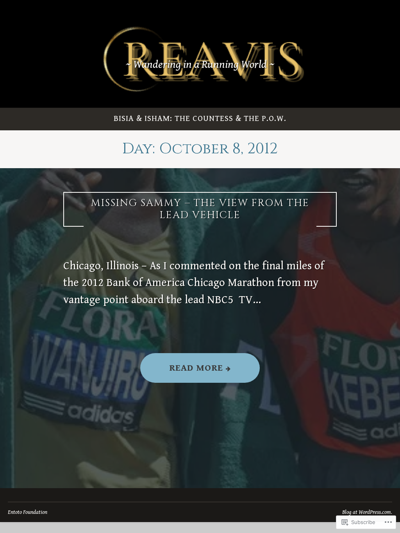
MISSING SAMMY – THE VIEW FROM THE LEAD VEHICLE (200, 209)
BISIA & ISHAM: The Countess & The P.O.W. (200, 118)
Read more (183, 372)
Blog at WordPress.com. (367, 512)
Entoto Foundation (27, 512)
